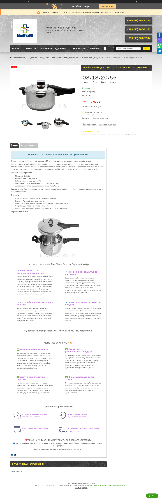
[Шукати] (146, 48)
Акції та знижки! (78, 49)
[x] (15, 455)
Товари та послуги (20, 58)
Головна (16, 49)
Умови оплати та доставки (53, 49)
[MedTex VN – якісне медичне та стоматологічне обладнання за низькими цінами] (25, 30)
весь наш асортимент (80, 331)
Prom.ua (92, 483)
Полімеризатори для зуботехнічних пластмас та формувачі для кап (77, 58)
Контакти (94, 49)
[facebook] (12, 455)
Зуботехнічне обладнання (39, 58)
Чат (153, 496)
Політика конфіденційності (118, 485)
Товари (28, 49)
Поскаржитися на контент (99, 485)
